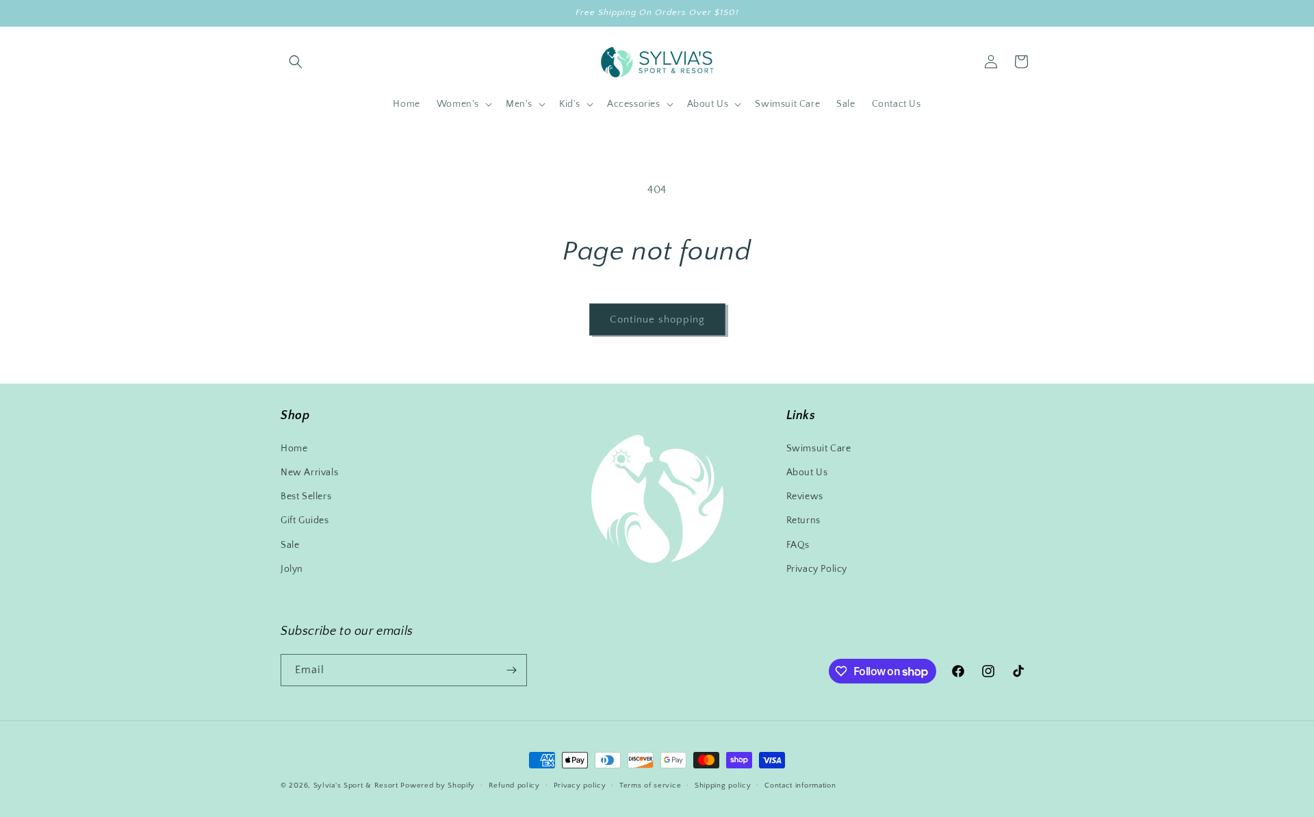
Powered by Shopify (437, 785)
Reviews (804, 496)
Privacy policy (580, 785)
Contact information (800, 785)
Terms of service (650, 785)
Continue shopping (657, 319)
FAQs (798, 545)
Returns (803, 520)
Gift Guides (305, 520)
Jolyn (292, 569)
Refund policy (514, 785)
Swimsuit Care (818, 448)
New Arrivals (309, 472)
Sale (290, 545)
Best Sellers (306, 496)
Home (294, 448)
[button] (296, 62)
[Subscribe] (511, 670)
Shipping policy (723, 785)
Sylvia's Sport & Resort (355, 785)
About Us (807, 472)
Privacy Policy (816, 569)
